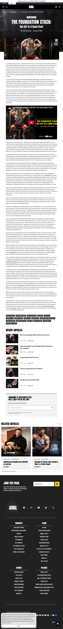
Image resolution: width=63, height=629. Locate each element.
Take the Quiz (44, 561)
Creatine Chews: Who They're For (29, 357)
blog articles (13, 12)
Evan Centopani (11, 320)
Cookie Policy (44, 581)
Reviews (44, 527)
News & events (10, 315)
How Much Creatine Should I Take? (29, 380)
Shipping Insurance (19, 584)
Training (40, 315)
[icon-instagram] (31, 508)
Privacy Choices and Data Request (44, 584)
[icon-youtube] (38, 508)
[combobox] (12, 3)
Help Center (19, 575)
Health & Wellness (19, 549)
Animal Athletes (44, 546)
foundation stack (21, 320)
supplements (46, 320)
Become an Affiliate (44, 552)
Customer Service (18, 572)
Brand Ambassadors (44, 543)
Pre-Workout (18, 540)
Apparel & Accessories (19, 552)
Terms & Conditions (44, 590)
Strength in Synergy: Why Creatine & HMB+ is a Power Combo (46, 463)
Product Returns (18, 581)
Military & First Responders (44, 549)
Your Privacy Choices (45, 578)
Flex (19, 308)
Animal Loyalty (44, 534)
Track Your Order (19, 587)
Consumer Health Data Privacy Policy (44, 587)
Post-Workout (19, 543)
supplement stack (11, 323)
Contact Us (19, 593)
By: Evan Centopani (26, 31)
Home (5, 12)
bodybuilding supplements (47, 318)
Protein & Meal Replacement (18, 531)
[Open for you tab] (58, 624)
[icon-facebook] (24, 508)
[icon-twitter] (53, 508)
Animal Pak (12, 252)
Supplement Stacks (19, 527)
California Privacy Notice (44, 575)
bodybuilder (35, 318)
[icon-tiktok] (46, 508)
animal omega (18, 318)
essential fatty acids (11, 261)
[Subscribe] (57, 484)
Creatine (19, 534)
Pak (11, 308)
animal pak (27, 318)
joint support (25, 269)
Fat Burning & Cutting (19, 546)
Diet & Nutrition (31, 315)
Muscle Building (19, 537)
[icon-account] (56, 7)
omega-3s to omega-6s (11, 262)
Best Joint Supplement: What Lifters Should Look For (35, 335)
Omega (14, 308)
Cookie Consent (44, 593)
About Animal (44, 555)
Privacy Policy (44, 572)
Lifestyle (47, 315)
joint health (20, 285)
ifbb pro (30, 320)
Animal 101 (44, 558)
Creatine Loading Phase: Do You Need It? (31, 369)
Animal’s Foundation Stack (48, 306)
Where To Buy (18, 578)
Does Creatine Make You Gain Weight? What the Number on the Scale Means (36, 347)
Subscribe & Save (44, 537)
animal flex (10, 318)
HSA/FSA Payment (19, 590)
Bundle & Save (44, 540)
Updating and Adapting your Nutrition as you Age (16, 463)
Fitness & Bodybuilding (44, 531)
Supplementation (20, 315)
